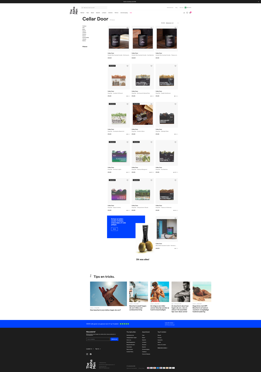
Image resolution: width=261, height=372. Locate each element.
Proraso (160, 337)
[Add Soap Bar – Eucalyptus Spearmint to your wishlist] (127, 104)
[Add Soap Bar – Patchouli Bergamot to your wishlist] (151, 142)
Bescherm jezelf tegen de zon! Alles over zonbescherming (137, 308)
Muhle (159, 342)
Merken (84, 40)
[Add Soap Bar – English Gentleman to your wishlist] (175, 66)
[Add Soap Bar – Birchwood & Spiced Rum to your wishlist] (151, 66)
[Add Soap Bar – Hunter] (151, 104)
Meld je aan (114, 339)
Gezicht (84, 30)
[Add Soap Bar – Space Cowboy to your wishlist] (127, 180)
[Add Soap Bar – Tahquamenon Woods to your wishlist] (151, 180)
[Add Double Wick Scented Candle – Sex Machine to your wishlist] (151, 28)
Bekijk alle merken (162, 348)
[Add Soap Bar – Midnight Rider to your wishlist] (175, 104)
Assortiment (146, 332)
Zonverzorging (85, 37)
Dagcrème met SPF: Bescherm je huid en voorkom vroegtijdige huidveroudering (201, 309)
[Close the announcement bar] (258, 1)
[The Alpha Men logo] (74, 10)
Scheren (84, 34)
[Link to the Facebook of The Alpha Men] (91, 354)
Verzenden (129, 347)
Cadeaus (84, 26)
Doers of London (162, 344)
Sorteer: (163, 23)
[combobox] (93, 7)
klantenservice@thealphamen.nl (107, 364)
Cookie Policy (130, 351)
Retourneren (130, 349)
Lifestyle (84, 39)
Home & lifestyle (146, 354)
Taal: (96, 349)
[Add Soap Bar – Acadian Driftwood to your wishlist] (127, 66)
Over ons (129, 340)
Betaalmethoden (131, 344)
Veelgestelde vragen (132, 337)
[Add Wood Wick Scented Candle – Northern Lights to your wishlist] (175, 218)
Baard (83, 29)
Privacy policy (142, 368)
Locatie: (88, 349)
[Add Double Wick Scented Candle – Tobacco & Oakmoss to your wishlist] (175, 28)
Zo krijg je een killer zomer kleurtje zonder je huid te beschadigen (159, 308)
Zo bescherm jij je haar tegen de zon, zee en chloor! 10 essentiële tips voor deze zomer (180, 309)
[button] (93, 26)
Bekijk (114, 229)
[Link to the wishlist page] (187, 13)
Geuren (84, 35)
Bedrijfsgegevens (131, 342)
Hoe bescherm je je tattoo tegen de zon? (105, 310)
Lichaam (84, 32)
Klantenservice (130, 335)
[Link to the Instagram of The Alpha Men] (87, 354)
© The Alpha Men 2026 (131, 366)
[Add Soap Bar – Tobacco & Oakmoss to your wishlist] (175, 180)
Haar (83, 27)
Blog (90, 275)
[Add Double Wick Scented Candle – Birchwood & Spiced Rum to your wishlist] (127, 28)
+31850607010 (102, 362)
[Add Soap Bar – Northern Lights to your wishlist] (127, 142)
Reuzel (159, 335)
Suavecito (160, 340)
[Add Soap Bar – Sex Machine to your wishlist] (175, 142)
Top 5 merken (162, 332)
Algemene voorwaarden (132, 368)
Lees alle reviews (169, 322)
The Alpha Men (131, 332)
